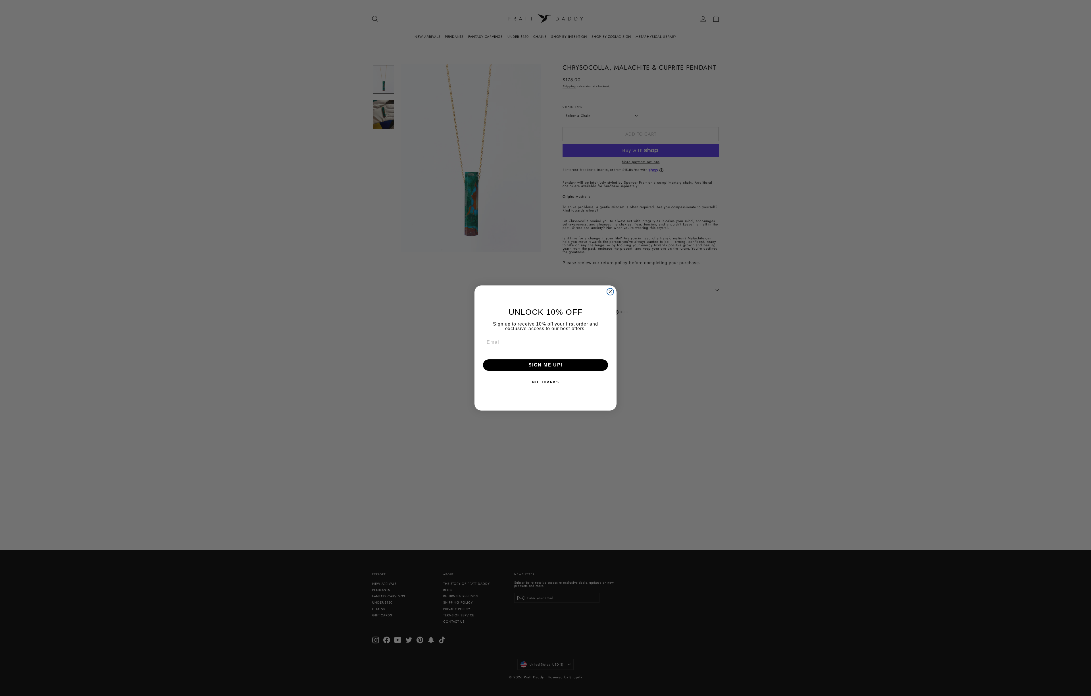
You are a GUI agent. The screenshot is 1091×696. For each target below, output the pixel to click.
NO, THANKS (545, 382)
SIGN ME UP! (545, 364)
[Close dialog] (610, 291)
